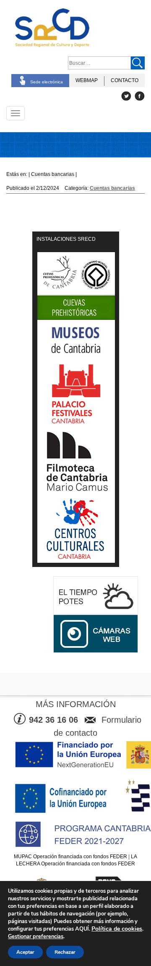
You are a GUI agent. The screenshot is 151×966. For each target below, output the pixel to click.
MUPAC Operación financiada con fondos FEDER (70, 857)
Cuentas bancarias (112, 188)
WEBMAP (87, 80)
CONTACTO (124, 80)
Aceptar (25, 952)
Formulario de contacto (97, 726)
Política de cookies (116, 929)
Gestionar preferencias (35, 936)
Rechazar (65, 952)
